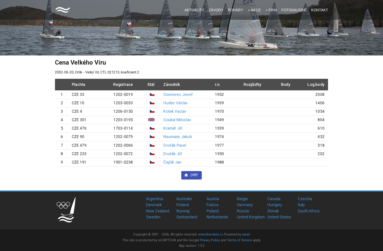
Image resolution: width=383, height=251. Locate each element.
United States (279, 217)
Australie (184, 198)
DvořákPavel (174, 145)
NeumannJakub (177, 136)
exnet (246, 234)
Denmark (154, 204)
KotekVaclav (174, 111)
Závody (216, 10)
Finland (182, 204)
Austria (213, 198)
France (213, 204)
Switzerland (186, 217)
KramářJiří (172, 128)
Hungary (274, 204)
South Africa (308, 211)
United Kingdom (251, 217)
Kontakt (319, 10)
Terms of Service (239, 240)
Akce (256, 10)
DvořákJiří (172, 154)
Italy (301, 204)
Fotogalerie (294, 10)
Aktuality (194, 10)
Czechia (305, 198)
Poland (213, 211)
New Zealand (157, 211)
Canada (273, 198)
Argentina (154, 198)
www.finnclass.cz (210, 234)
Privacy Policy (210, 240)
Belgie (242, 198)
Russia (243, 211)
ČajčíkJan (172, 162)
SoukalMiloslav (177, 120)
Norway (183, 211)
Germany (245, 204)
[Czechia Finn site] (62, 10)
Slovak (273, 211)
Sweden (153, 217)
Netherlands (217, 217)
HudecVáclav (175, 103)
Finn (273, 10)
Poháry (235, 10)
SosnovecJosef (178, 94)
